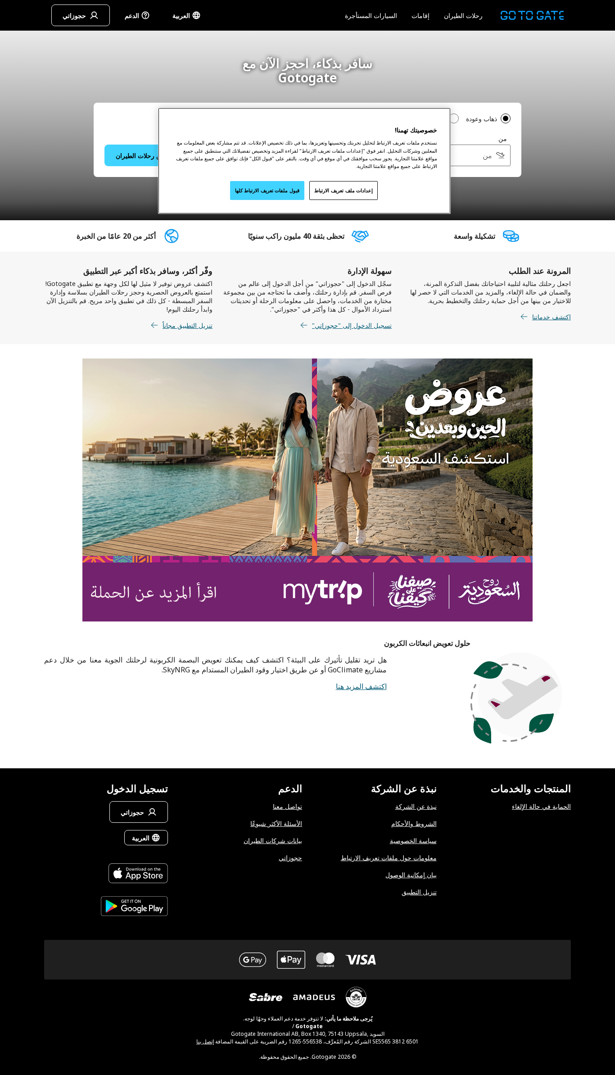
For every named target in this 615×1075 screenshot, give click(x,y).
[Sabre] (265, 997)
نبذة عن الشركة (416, 806)
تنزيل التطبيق (419, 892)
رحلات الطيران (463, 15)
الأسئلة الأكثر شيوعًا (276, 823)
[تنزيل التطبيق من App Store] (134, 874)
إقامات (421, 15)
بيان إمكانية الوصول (411, 875)
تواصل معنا (287, 806)
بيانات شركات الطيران (273, 840)
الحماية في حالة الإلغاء (541, 806)
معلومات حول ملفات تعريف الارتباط (389, 857)
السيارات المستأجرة (371, 15)
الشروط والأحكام (414, 823)
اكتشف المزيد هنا (361, 686)
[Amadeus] (314, 997)
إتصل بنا (205, 1041)
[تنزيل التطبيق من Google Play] (134, 907)
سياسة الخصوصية (413, 840)
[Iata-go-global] (356, 997)
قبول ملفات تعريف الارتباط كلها (267, 190)
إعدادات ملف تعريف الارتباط (343, 190)
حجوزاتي (290, 857)
